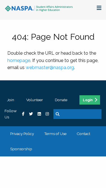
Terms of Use (55, 133)
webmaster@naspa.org (50, 67)
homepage (18, 60)
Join (10, 100)
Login (88, 100)
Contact (83, 133)
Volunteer (34, 100)
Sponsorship (21, 149)
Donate (61, 100)
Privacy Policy (22, 133)
